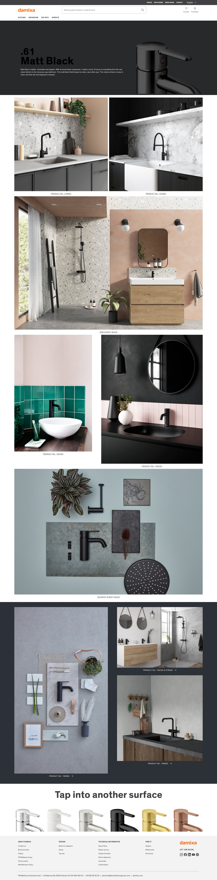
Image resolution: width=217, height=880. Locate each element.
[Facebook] (185, 854)
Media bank (169, 2)
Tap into (45, 17)
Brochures (158, 2)
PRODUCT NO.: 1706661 (61, 194)
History (20, 853)
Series (149, 2)
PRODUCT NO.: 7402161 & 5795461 (158, 670)
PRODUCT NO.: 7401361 (53, 454)
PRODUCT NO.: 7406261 (158, 764)
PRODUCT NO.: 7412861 (156, 194)
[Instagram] (181, 854)
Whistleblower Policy (25, 865)
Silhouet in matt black (108, 597)
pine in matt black (108, 332)
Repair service (103, 850)
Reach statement (104, 857)
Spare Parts (102, 846)
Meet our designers (66, 846)
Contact (179, 2)
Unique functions (104, 853)
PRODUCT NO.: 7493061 (59, 776)
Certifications (103, 865)
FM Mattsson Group (25, 857)
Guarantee (102, 861)
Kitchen (22, 17)
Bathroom (33, 17)
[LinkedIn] (189, 854)
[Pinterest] (197, 854)
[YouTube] (193, 854)
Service (55, 17)
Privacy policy (23, 861)
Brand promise (23, 850)
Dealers (148, 846)
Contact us (22, 846)
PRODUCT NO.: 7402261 (152, 466)
